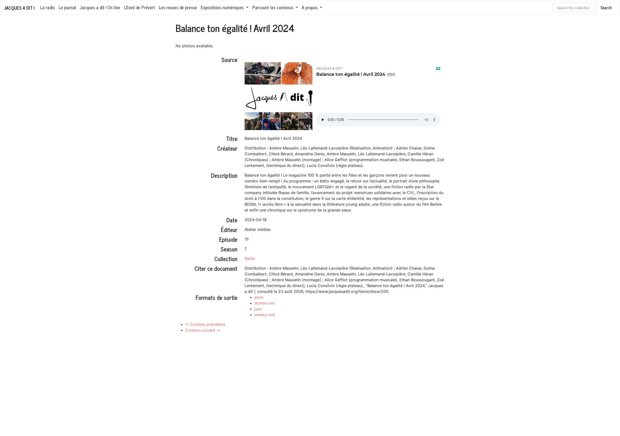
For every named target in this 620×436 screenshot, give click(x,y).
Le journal (67, 7)
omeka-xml (264, 314)
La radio (47, 7)
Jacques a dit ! (19, 7)
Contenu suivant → (202, 330)
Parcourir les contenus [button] (273, 7)
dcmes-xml (264, 303)
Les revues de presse (178, 7)
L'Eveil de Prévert (139, 7)
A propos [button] (310, 7)
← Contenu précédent (205, 324)
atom (259, 297)
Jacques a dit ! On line (100, 7)
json (258, 308)
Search (606, 7)
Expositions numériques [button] (223, 7)
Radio (250, 258)
